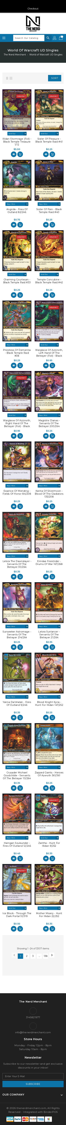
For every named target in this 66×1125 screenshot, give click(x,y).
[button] (41, 78)
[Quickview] (13, 154)
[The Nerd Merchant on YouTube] (33, 3)
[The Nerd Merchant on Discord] (39, 3)
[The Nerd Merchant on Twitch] (45, 3)
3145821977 (33, 1017)
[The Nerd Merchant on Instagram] (27, 3)
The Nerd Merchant (15, 54)
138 (46, 956)
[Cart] (61, 38)
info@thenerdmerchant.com (33, 1032)
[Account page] (55, 38)
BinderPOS (51, 1111)
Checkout (33, 8)
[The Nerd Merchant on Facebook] (20, 3)
